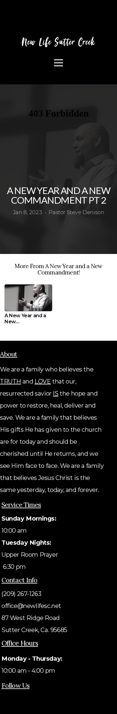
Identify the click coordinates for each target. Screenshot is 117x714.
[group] (28, 306)
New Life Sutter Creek (58, 41)
